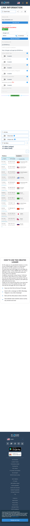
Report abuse (15, 500)
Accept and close (15, 520)
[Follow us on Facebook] (7, 443)
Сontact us (15, 498)
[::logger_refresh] (27, 143)
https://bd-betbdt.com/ (7, 19)
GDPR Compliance (15, 509)
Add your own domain (15, 38)
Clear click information (21, 11)
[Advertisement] (15, 112)
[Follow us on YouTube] (22, 443)
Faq (15, 494)
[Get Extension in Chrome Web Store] (15, 454)
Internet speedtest (15, 485)
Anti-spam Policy (15, 507)
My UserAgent (15, 472)
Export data (7, 11)
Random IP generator (15, 489)
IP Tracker (15, 481)
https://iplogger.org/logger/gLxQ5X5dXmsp (12, 50)
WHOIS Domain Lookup (15, 475)
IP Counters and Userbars (15, 470)
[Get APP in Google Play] (15, 449)
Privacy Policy (15, 502)
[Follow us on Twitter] (11, 443)
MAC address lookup (15, 483)
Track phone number (15, 464)
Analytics (19, 156)
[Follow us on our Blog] (18, 443)
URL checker (15, 468)
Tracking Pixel (15, 466)
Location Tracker (15, 461)
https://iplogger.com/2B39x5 (9, 27)
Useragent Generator (15, 492)
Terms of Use (15, 504)
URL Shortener (15, 459)
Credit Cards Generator (15, 487)
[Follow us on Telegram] (15, 443)
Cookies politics (15, 516)
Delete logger (25, 11)
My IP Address (15, 479)
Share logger (17, 11)
